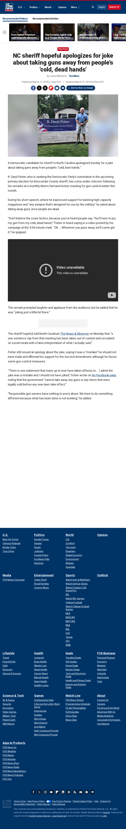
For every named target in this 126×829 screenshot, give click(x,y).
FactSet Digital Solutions (40, 816)
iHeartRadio (92, 792)
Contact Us (105, 801)
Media (7, 575)
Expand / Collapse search (93, 7)
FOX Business (106, 653)
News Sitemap (43, 804)
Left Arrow (5, 32)
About (101, 695)
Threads (45, 88)
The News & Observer (74, 333)
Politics (34, 7)
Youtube (51, 792)
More (74, 7)
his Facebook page (104, 375)
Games (39, 695)
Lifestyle (8, 653)
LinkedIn (63, 792)
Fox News (9, 7)
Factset (106, 812)
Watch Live (73, 695)
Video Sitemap (58, 804)
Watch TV (114, 7)
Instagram (45, 792)
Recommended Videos (15, 18)
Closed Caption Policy (83, 801)
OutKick (102, 575)
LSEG (104, 816)
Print (56, 88)
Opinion (62, 7)
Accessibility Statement (24, 804)
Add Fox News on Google (82, 88)
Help (96, 801)
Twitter (39, 88)
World (48, 7)
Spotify (86, 792)
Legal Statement (59, 816)
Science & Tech (13, 695)
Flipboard (51, 88)
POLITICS (63, 49)
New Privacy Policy (36, 801)
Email (62, 88)
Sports (70, 575)
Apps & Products (14, 743)
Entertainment (44, 575)
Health (38, 653)
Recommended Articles (46, 18)
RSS (74, 792)
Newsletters (80, 792)
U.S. (20, 7)
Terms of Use (20, 801)
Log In (102, 7)
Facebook (33, 88)
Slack (68, 792)
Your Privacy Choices (61, 801)
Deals (69, 653)
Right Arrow (120, 32)
